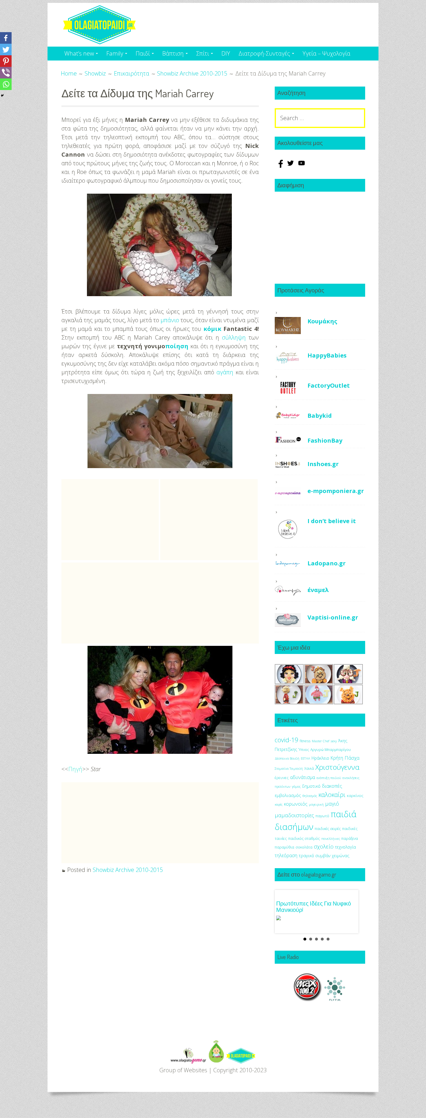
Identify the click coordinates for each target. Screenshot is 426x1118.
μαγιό (332, 803)
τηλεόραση (286, 855)
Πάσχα (352, 757)
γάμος (296, 786)
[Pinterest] (6, 61)
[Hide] (2, 95)
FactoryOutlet (328, 385)
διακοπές (332, 785)
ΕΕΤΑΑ (305, 758)
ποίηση (176, 346)
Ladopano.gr (326, 563)
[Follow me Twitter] (291, 166)
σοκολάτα (304, 847)
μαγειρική (316, 804)
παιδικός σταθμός (304, 838)
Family (114, 53)
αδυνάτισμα (302, 777)
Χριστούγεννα (337, 767)
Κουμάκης (322, 321)
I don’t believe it (331, 521)
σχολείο (324, 846)
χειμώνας (340, 855)
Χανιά (309, 768)
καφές (279, 804)
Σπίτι (202, 53)
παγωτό (322, 815)
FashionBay (324, 440)
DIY (225, 53)
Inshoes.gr (323, 464)
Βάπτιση (173, 53)
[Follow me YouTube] (301, 166)
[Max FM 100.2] (307, 999)
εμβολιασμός (288, 795)
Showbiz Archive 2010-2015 (128, 870)
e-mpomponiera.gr (335, 491)
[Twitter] (6, 49)
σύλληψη (234, 337)
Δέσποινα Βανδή (287, 758)
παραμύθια (284, 847)
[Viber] (6, 72)
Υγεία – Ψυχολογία (326, 53)
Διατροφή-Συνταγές (264, 53)
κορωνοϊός (295, 804)
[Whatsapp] (6, 84)
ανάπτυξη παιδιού (328, 778)
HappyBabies (327, 355)
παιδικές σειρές (328, 828)
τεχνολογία (345, 847)
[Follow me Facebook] (280, 166)
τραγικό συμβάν (314, 855)
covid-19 (286, 740)
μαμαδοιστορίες (294, 815)
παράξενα (349, 838)
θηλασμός (310, 795)
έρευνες (282, 777)
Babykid (319, 415)
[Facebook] (6, 38)
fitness (305, 740)
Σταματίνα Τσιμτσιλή (289, 769)
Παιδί (143, 53)
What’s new (79, 53)
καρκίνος (355, 795)
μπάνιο (170, 320)
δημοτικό (311, 786)
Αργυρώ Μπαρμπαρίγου (330, 749)
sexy (334, 741)
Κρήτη (337, 758)
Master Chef (320, 741)
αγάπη (224, 372)
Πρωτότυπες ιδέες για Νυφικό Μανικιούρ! (313, 906)
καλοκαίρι (331, 794)
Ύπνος (303, 749)
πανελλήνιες (330, 838)
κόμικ (212, 329)
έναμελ (318, 590)
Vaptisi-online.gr (332, 617)
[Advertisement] (110, 519)
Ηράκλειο (320, 758)
